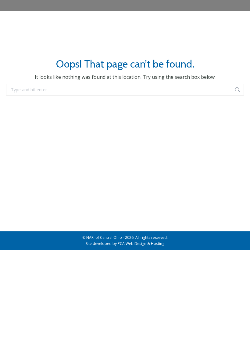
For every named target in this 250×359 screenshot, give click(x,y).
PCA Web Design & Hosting (141, 243)
